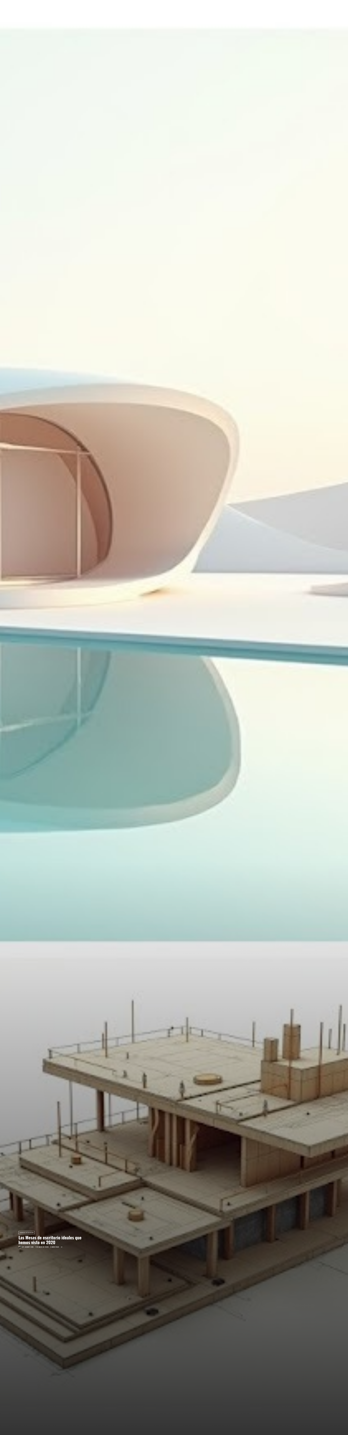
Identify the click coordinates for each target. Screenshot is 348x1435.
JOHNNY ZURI (29, 1247)
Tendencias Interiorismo (26, 1232)
